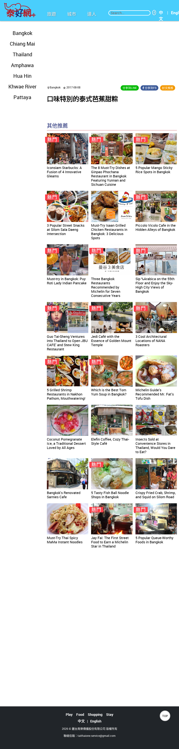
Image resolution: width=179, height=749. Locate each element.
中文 (161, 13)
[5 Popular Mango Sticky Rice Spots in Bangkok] (156, 148)
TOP (165, 716)
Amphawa (22, 65)
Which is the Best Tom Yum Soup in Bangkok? (109, 392)
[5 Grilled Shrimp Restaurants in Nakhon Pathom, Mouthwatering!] (67, 371)
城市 (71, 14)
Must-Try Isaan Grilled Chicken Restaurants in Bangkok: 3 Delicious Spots (109, 231)
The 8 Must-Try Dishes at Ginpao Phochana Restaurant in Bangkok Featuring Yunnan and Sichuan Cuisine (110, 176)
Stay (109, 714)
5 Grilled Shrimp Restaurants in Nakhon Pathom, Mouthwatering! (66, 394)
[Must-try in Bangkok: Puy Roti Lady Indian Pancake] (67, 259)
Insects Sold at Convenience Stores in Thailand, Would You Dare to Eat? (155, 445)
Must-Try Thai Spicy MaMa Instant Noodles (65, 539)
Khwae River (22, 86)
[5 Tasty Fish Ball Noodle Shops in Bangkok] (112, 473)
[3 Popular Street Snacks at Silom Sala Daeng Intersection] (67, 206)
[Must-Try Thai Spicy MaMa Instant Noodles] (67, 518)
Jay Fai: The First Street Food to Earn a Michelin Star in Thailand (110, 542)
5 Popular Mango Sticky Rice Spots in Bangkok (154, 169)
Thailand (22, 54)
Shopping (95, 714)
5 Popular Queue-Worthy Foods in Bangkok (154, 539)
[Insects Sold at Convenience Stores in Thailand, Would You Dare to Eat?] (156, 420)
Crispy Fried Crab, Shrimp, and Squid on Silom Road (155, 494)
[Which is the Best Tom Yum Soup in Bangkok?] (112, 371)
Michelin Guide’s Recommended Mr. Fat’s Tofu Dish (154, 394)
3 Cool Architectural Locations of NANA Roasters (151, 340)
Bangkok (22, 33)
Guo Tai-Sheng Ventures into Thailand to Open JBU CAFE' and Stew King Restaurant (67, 342)
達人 (91, 14)
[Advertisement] (112, 51)
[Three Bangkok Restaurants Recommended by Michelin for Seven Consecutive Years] (112, 259)
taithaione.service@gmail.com (97, 736)
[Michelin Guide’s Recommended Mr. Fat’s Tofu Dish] (156, 371)
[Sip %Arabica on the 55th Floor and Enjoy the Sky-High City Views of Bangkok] (156, 259)
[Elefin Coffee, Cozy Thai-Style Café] (112, 420)
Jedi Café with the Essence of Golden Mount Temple (111, 340)
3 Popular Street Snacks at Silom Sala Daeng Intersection (65, 229)
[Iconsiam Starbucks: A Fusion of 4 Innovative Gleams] (67, 148)
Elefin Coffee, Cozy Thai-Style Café (110, 441)
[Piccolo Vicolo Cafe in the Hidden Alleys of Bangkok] (156, 206)
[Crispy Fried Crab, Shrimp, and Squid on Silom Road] (156, 473)
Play (69, 714)
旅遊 (51, 14)
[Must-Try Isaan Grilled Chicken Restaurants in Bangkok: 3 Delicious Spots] (112, 206)
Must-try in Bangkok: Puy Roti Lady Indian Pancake (67, 280)
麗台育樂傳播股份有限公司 (88, 729)
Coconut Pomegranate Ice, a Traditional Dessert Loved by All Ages (66, 443)
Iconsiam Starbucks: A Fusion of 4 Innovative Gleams (64, 171)
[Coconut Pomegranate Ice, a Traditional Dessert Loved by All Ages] (67, 420)
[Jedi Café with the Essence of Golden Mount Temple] (112, 317)
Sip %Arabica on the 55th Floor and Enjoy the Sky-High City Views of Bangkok (154, 285)
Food (80, 714)
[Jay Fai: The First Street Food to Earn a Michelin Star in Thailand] (112, 518)
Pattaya (22, 97)
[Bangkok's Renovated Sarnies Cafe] (67, 473)
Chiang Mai (22, 43)
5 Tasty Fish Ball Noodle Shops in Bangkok (110, 494)
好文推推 (167, 88)
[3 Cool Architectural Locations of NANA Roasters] (156, 317)
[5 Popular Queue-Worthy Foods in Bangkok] (156, 518)
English (95, 721)
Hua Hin (22, 76)
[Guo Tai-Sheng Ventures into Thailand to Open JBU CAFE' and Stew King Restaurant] (67, 317)
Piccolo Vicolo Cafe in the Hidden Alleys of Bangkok (155, 227)
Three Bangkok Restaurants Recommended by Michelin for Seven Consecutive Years (105, 287)
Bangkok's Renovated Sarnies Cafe (63, 494)
